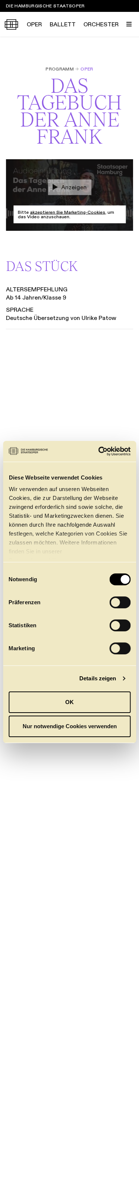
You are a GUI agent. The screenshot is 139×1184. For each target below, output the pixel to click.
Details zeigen (97, 678)
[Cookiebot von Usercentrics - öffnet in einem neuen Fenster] (98, 451)
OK (69, 702)
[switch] (119, 602)
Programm (60, 69)
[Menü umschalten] (129, 24)
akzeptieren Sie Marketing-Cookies (67, 212)
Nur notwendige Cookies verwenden (70, 726)
